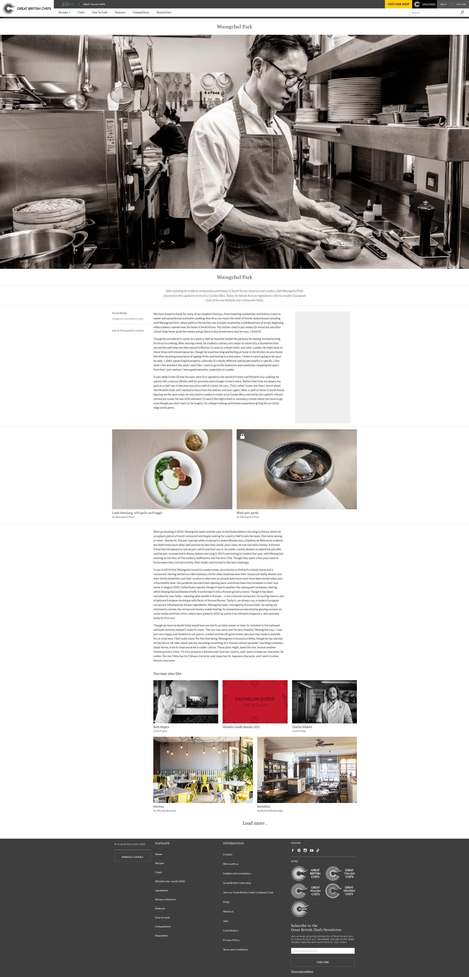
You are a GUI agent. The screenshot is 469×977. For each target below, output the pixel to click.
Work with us (230, 863)
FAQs (226, 901)
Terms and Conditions (235, 949)
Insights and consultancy (237, 873)
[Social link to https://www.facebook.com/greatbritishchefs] (292, 850)
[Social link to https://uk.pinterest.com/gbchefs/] (299, 850)
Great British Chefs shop (237, 882)
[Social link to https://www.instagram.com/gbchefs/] (305, 850)
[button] (64, 12)
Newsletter (161, 935)
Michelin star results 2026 (170, 881)
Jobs (225, 920)
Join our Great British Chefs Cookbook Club (248, 892)
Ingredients (161, 890)
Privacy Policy (231, 939)
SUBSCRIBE (323, 962)
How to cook (162, 917)
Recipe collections (165, 899)
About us (228, 911)
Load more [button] (254, 823)
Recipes (159, 863)
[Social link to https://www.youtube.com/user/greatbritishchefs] (311, 850)
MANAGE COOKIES (132, 857)
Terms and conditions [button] (302, 971)
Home (158, 854)
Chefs (158, 872)
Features (160, 908)
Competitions (163, 926)
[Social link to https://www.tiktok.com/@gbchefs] (318, 850)
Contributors (230, 930)
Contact (227, 854)
